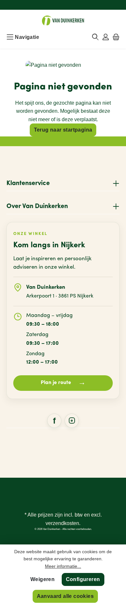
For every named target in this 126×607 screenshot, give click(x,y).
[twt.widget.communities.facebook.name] (54, 421)
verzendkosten (62, 523)
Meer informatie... (63, 566)
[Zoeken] (95, 37)
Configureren (83, 579)
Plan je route (63, 383)
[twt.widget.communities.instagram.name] (72, 421)
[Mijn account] (105, 37)
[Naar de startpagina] (63, 20)
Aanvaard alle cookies (65, 596)
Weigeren (42, 579)
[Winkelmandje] (116, 37)
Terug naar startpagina (63, 130)
